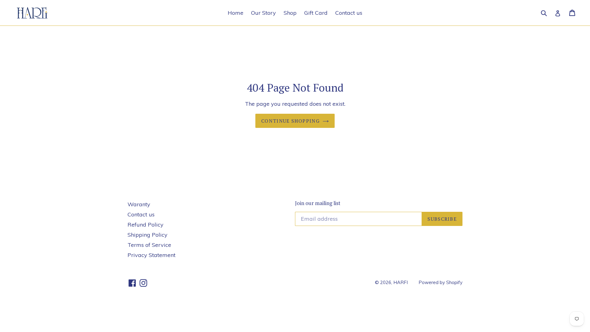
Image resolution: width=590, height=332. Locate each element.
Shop (290, 12)
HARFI (400, 282)
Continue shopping (290, 120)
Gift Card (316, 12)
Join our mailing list (317, 203)
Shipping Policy (147, 234)
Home (235, 12)
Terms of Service (149, 244)
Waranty (139, 204)
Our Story (263, 12)
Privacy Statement (151, 255)
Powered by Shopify (440, 282)
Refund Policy (145, 224)
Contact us (348, 12)
